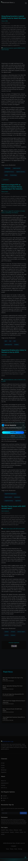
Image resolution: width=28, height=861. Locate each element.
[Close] (23, 425)
